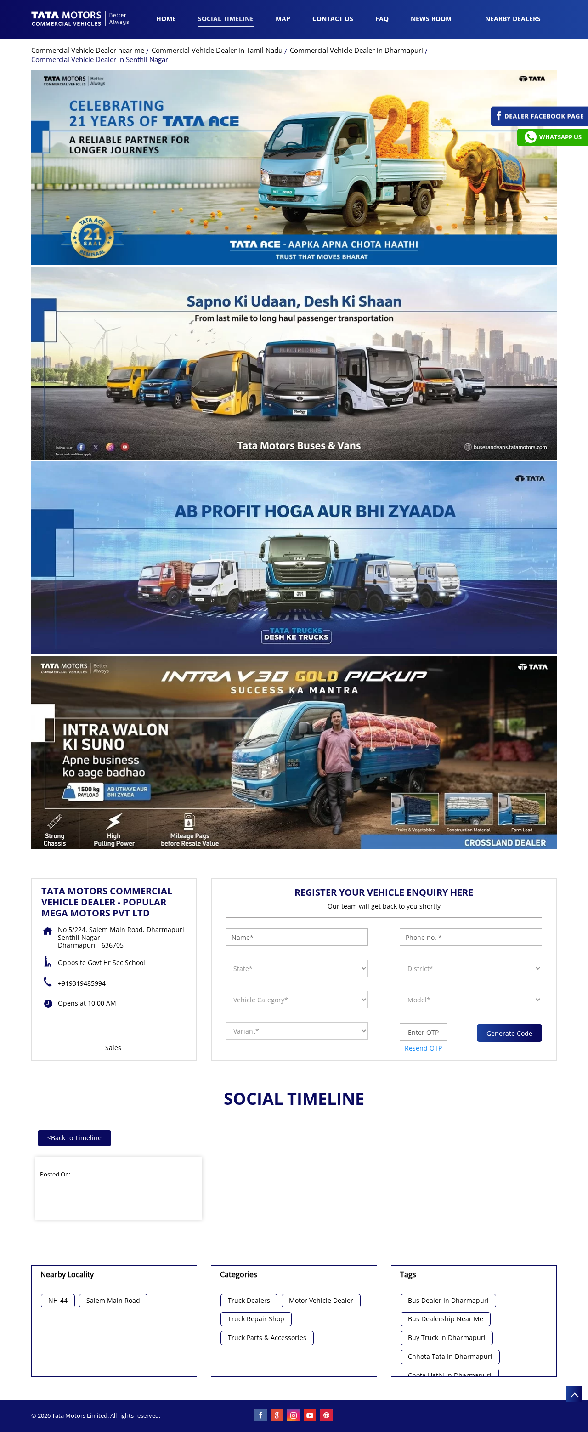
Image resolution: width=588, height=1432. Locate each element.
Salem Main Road (113, 1301)
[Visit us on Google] (277, 1416)
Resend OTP (423, 1048)
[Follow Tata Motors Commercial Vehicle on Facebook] (261, 1416)
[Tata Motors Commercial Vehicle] (80, 19)
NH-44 (58, 1301)
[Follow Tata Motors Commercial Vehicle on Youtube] (310, 1416)
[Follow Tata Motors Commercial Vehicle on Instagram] (294, 1416)
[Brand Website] (327, 1416)
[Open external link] (539, 123)
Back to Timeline (74, 1137)
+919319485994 (82, 983)
